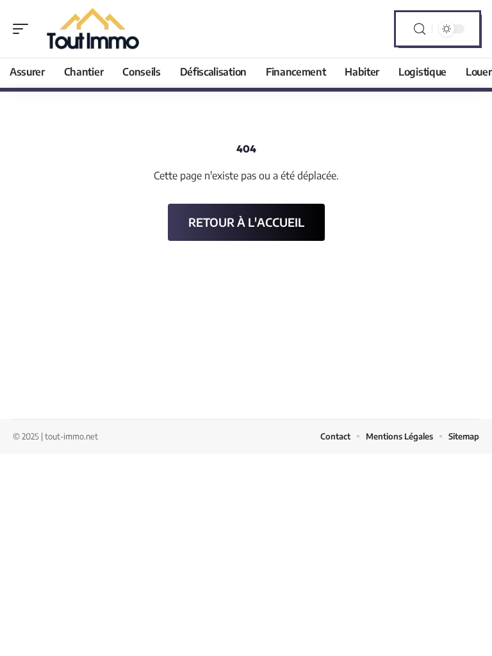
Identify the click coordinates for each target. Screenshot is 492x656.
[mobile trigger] (24, 29)
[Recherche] (420, 29)
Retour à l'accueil (246, 222)
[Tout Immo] (92, 29)
